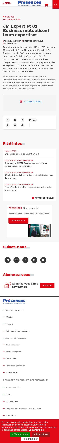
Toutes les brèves (44, 198)
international (10, 43)
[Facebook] (15, 120)
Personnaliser (30, 439)
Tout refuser (41, 434)
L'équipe (9, 317)
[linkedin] (22, 120)
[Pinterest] (34, 260)
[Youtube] (43, 260)
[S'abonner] (8, 285)
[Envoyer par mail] (15, 125)
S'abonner (47, 285)
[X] (8, 120)
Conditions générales (15, 366)
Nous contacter (12, 345)
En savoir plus (36, 430)
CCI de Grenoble (13, 388)
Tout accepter (21, 434)
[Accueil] (29, 3)
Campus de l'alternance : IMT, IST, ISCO (23, 409)
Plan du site (10, 359)
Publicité (9, 324)
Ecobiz (8, 395)
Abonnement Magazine (15, 338)
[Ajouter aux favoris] (8, 125)
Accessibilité (11, 372)
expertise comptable (32, 41)
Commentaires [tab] (33, 101)
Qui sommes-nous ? (14, 310)
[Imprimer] (22, 125)
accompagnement (12, 41)
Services (9, 17)
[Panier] (46, 6)
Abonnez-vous (18, 220)
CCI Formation (11, 402)
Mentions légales (13, 352)
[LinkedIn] (8, 260)
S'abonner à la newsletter (17, 331)
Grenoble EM (11, 416)
